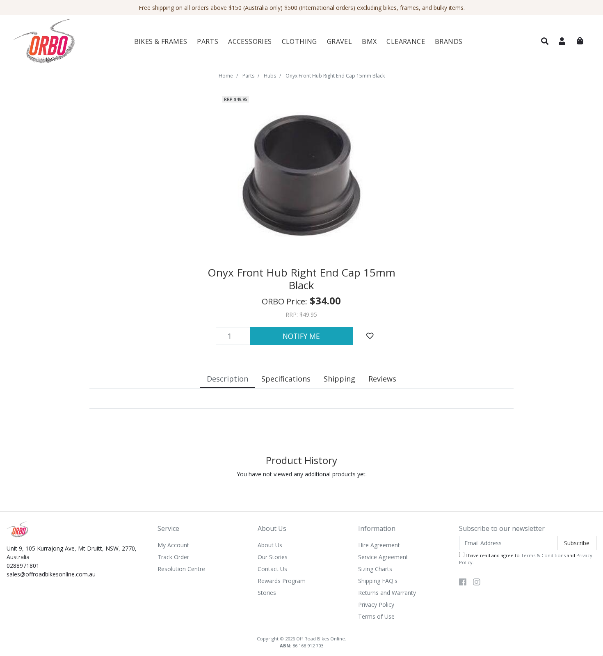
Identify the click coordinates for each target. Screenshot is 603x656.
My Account (173, 545)
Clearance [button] (405, 41)
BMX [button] (369, 41)
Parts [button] (207, 41)
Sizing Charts (375, 569)
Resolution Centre (181, 569)
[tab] (227, 379)
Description (227, 379)
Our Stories (273, 557)
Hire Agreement (379, 545)
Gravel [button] (339, 41)
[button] (544, 41)
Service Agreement (383, 557)
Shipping (339, 379)
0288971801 (23, 565)
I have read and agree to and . (525, 558)
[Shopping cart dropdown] (580, 41)
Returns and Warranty (387, 593)
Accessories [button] (250, 41)
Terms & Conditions (543, 555)
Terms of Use (376, 616)
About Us (270, 545)
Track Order (173, 557)
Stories (267, 593)
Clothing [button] (299, 41)
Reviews (382, 379)
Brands (448, 41)
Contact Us (272, 569)
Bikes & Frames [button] (160, 41)
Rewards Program (282, 581)
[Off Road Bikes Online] (56, 41)
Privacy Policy (376, 604)
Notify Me (301, 336)
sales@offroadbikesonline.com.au (51, 574)
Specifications (286, 379)
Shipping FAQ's (377, 581)
